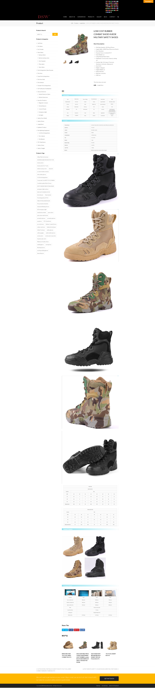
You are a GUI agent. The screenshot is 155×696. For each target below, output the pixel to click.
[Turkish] (109, 10)
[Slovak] (112, 8)
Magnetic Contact (43, 103)
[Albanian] (108, 1)
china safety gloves (41, 174)
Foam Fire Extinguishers (43, 76)
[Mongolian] (112, 5)
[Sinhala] (111, 8)
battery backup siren (42, 168)
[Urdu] (112, 10)
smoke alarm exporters (50, 236)
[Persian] (108, 6)
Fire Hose (40, 73)
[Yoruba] (109, 12)
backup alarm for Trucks (42, 165)
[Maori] (109, 5)
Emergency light (43, 112)
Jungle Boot (100, 85)
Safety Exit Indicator (51, 227)
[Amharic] (109, 1)
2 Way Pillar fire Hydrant (42, 157)
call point (51, 168)
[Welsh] (117, 10)
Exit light (41, 115)
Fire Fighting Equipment (43, 130)
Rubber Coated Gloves (51, 224)
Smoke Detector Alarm (44, 94)
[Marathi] (111, 5)
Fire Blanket (42, 139)
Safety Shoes (41, 121)
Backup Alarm (42, 55)
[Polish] (109, 6)
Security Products (42, 100)
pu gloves (39, 221)
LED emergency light (41, 209)
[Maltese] (108, 5)
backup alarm (40, 162)
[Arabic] (111, 1)
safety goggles (40, 233)
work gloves (48, 244)
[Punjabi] (112, 6)
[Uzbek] (114, 10)
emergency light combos (42, 189)
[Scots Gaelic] (117, 8)
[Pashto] (106, 6)
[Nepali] (116, 5)
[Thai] (108, 10)
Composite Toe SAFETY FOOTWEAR (45, 180)
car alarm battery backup (43, 171)
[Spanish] (106, 10)
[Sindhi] (109, 8)
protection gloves (41, 218)
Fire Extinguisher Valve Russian (45, 70)
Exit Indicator (40, 195)
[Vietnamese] (116, 10)
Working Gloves (41, 247)
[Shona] (106, 8)
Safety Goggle (41, 148)
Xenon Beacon (40, 253)
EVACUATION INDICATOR (43, 192)
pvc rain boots (40, 224)
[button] (65, 630)
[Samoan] (116, 8)
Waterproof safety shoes (43, 241)
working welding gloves (42, 250)
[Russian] (116, 6)
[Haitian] (112, 3)
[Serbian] (117, 6)
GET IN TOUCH (109, 678)
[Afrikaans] (106, 1)
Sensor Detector (42, 91)
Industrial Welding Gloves (43, 206)
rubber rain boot (41, 227)
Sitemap (98, 685)
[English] (112, 1)
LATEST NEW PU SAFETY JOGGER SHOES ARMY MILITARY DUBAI (100, 669)
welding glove (40, 244)
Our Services (105, 685)
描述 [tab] (63, 91)
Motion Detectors (43, 97)
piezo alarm (50, 212)
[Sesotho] (108, 8)
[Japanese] (116, 3)
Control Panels (42, 109)
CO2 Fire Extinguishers (42, 177)
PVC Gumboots (47, 221)
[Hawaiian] (114, 3)
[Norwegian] (117, 5)
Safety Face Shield (42, 118)
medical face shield (41, 212)
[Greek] (109, 3)
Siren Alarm (40, 52)
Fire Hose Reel (41, 79)
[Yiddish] (108, 12)
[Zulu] (111, 12)
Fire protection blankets (42, 203)
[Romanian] (114, 6)
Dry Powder (41, 49)
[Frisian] (116, 1)
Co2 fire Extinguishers (44, 133)
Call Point (40, 43)
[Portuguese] (111, 6)
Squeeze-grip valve (41, 238)
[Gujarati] (111, 3)
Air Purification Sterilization (44, 88)
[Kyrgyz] (117, 3)
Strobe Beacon (42, 106)
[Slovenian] (114, 8)
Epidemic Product (42, 127)
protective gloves (51, 218)
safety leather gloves (50, 233)
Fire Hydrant (41, 82)
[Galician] (117, 1)
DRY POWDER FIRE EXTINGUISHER (45, 186)
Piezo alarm (41, 64)
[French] (114, 1)
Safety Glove (41, 145)
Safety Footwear (41, 230)
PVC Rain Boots (42, 142)
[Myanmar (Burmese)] (114, 5)
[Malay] (106, 5)
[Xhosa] (106, 12)
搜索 (55, 34)
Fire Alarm (40, 46)
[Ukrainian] (111, 10)
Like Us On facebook (114, 685)
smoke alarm (40, 236)
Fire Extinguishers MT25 (42, 198)
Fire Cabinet (42, 136)
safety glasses (50, 230)
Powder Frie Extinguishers (44, 85)
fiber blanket (48, 195)
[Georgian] (106, 3)
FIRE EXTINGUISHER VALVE (43, 200)
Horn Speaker (42, 61)
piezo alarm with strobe (42, 215)
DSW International (45, 685)
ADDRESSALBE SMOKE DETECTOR (45, 160)
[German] (108, 3)
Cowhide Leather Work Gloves (44, 183)
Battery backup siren (44, 58)
